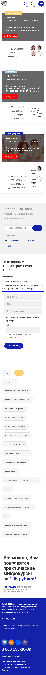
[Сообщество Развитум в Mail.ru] (18, 642)
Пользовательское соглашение (14, 662)
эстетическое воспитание (15, 444)
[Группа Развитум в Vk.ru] (4, 642)
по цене (9, 246)
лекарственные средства (14, 409)
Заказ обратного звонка (11, 656)
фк (6, 516)
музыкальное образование (15, 462)
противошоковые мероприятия (17, 400)
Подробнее (33, 64)
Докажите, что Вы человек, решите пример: (22, 319)
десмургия (9, 382)
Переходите (10, 587)
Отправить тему (14, 346)
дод (19, 372)
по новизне (29, 240)
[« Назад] (15, 356)
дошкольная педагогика (14, 418)
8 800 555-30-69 (16, 649)
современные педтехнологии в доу (18, 507)
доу (6, 373)
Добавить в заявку (15, 64)
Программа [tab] (25, 209)
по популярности (12, 240)
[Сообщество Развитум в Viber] (25, 642)
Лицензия (5, 670)
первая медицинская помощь (16, 391)
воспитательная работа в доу (16, 498)
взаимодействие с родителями (17, 453)
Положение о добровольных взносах (16, 667)
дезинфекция (10, 471)
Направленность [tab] (13, 218)
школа (7, 489)
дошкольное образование (15, 426)
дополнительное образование (17, 435)
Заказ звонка (27, 4)
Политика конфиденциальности (14, 664)
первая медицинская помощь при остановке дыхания (23, 480)
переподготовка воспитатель (16, 534)
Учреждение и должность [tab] (18, 214)
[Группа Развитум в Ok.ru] (11, 642)
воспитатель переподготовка (16, 525)
